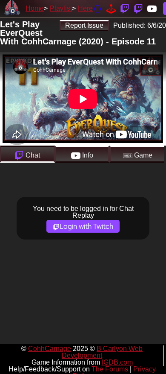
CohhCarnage (49, 348)
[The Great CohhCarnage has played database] (111, 8)
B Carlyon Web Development (102, 352)
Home (35, 8)
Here (85, 8)
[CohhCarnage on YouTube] (152, 8)
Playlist (61, 8)
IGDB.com (117, 362)
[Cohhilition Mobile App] (97, 8)
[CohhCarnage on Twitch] (124, 8)
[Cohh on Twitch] (138, 8)
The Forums (110, 369)
